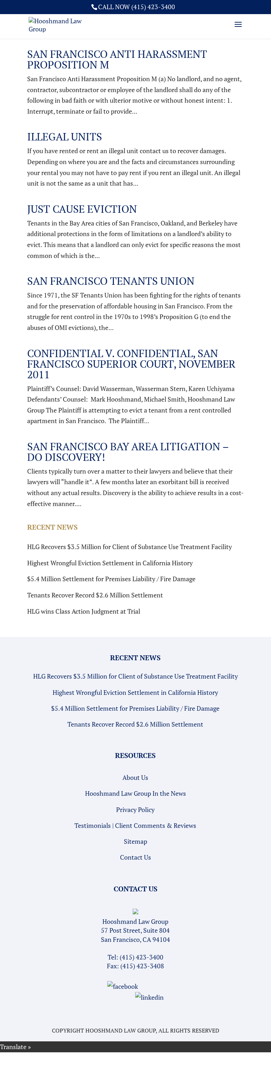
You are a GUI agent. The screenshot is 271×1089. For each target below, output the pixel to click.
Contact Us (135, 857)
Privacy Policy (135, 809)
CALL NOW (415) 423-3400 (136, 6)
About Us (135, 777)
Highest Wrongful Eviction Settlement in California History (110, 563)
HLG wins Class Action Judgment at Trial (83, 611)
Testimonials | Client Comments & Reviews (135, 825)
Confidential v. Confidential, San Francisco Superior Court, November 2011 (131, 363)
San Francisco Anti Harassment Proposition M (117, 59)
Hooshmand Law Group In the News (135, 793)
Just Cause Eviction (82, 209)
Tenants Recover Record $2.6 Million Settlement (95, 595)
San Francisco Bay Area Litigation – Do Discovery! (128, 451)
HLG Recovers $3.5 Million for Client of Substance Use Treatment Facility (129, 546)
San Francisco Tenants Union (110, 281)
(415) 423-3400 (141, 957)
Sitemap (135, 841)
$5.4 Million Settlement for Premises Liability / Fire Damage (111, 578)
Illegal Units (64, 137)
